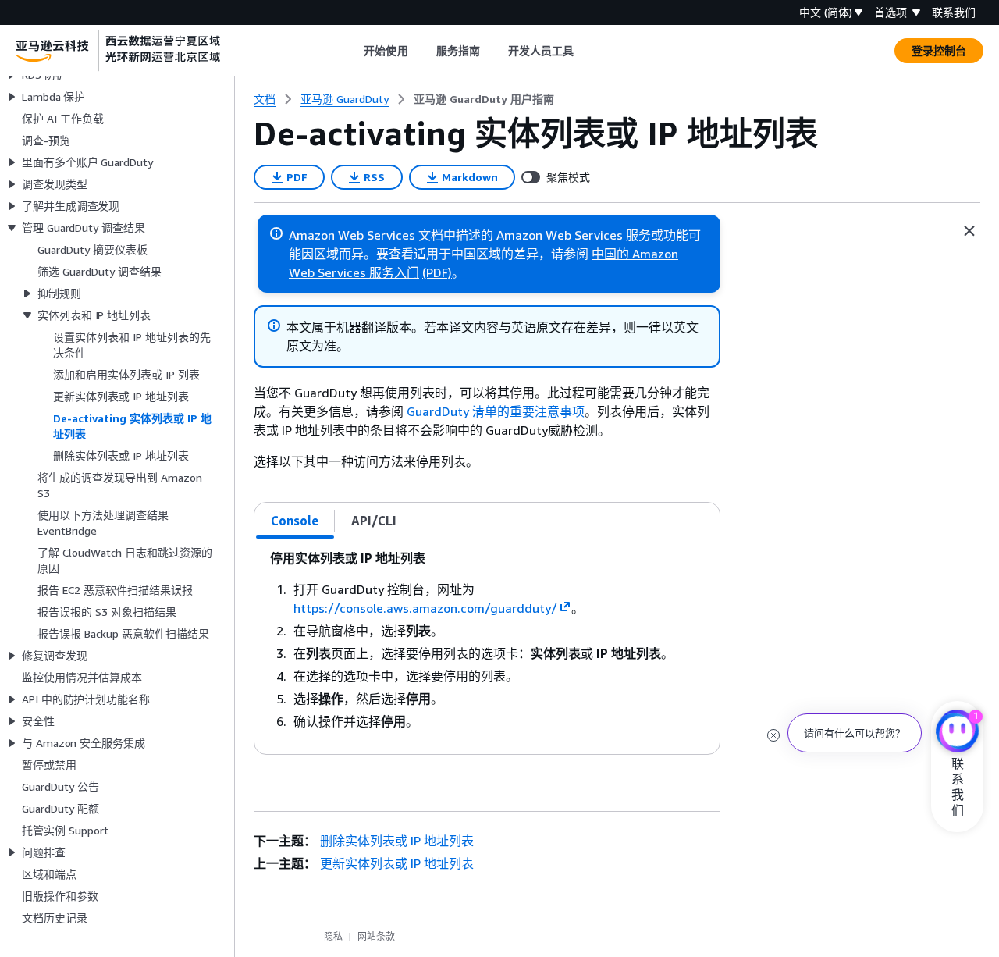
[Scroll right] (585, 50)
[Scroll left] (352, 50)
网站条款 (376, 936)
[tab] (295, 520)
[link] (484, 99)
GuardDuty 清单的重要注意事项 (496, 411)
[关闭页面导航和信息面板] (969, 231)
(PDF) (437, 272)
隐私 (333, 936)
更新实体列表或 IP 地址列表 (397, 863)
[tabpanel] (487, 646)
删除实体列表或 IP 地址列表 (397, 840)
